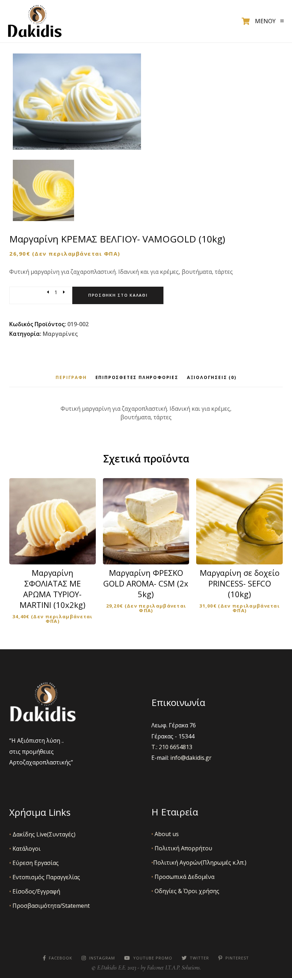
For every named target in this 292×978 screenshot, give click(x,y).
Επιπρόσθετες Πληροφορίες (136, 377)
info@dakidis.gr (191, 758)
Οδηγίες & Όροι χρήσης (185, 891)
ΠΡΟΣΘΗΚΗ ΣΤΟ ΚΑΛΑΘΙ (57, 548)
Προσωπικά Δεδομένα (182, 877)
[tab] (71, 377)
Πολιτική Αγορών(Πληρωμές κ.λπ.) (198, 862)
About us (165, 834)
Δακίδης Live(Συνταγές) (42, 834)
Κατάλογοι (25, 848)
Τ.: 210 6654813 (171, 747)
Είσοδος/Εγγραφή (34, 891)
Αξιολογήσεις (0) (211, 377)
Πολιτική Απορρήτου (181, 848)
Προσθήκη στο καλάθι (117, 295)
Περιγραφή (71, 377)
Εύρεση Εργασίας (34, 863)
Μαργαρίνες (60, 334)
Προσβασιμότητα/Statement (49, 906)
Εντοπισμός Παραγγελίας (44, 877)
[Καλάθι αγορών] (246, 21)
